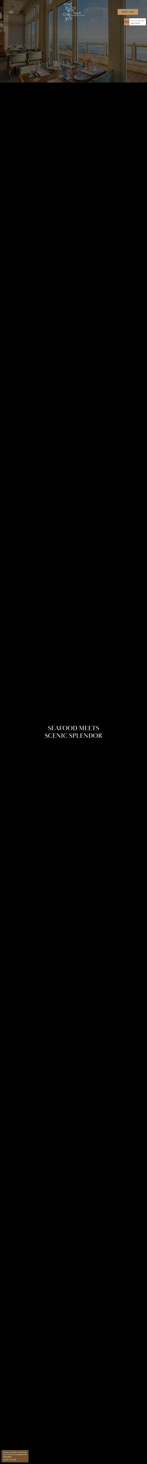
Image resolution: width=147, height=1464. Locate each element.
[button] (11, 11)
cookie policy (7, 1456)
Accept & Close (9, 1460)
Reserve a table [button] (128, 12)
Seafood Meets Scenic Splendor (73, 732)
